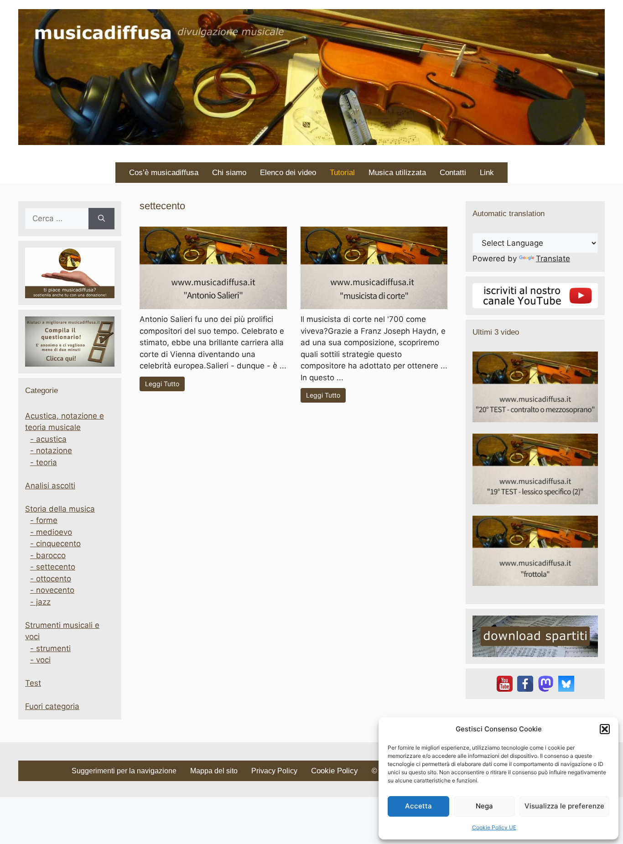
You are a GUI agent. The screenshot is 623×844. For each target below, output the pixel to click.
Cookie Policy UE (494, 827)
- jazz (40, 601)
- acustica (48, 439)
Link (487, 172)
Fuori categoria (52, 706)
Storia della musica (60, 508)
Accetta (418, 806)
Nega (484, 806)
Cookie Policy (334, 770)
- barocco (48, 555)
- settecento (52, 566)
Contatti (453, 172)
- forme (43, 520)
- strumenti (50, 648)
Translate (553, 258)
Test (33, 683)
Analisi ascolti (50, 485)
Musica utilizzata (397, 172)
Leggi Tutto (162, 384)
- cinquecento (55, 543)
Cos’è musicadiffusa (163, 172)
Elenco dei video (288, 172)
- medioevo (51, 532)
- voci (40, 659)
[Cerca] (101, 219)
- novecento (52, 590)
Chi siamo (229, 172)
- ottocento (50, 578)
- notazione (51, 450)
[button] (604, 729)
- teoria (43, 462)
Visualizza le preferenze (564, 806)
